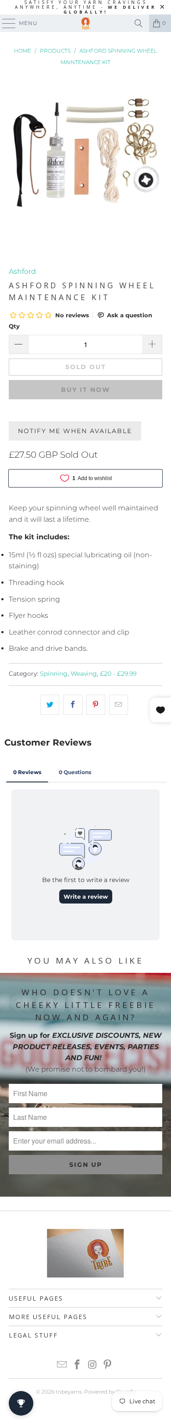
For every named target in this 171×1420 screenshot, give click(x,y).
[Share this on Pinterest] (95, 705)
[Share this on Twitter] (49, 705)
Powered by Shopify (109, 1391)
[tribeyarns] (85, 23)
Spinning (54, 674)
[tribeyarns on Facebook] (77, 1365)
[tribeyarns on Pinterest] (107, 1365)
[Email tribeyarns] (62, 1365)
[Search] (138, 23)
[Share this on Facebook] (72, 705)
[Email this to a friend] (118, 705)
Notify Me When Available (75, 431)
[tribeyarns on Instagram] (93, 1365)
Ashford (22, 271)
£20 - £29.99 (118, 674)
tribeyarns (69, 1391)
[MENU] (5, 23)
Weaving (84, 674)
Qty (14, 326)
